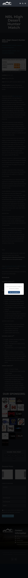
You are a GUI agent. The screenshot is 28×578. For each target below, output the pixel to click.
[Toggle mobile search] (22, 3)
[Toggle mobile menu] (25, 3)
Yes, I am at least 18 (14, 292)
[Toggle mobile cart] (20, 3)
